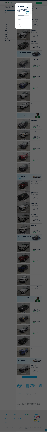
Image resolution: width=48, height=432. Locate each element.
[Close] (31, 4)
